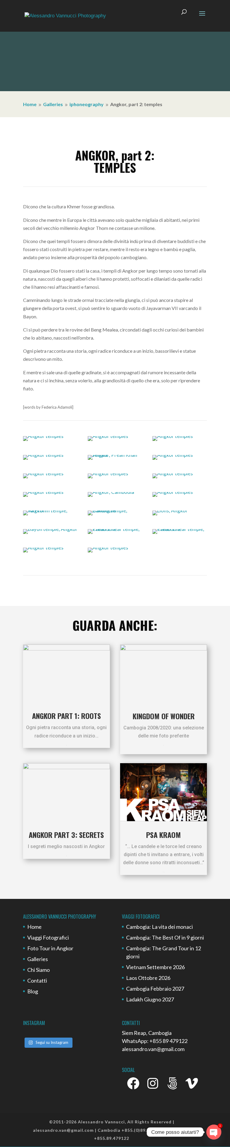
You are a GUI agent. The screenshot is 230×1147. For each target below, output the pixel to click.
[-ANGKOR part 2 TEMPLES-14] (115, 510)
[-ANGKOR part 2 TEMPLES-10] (43, 492)
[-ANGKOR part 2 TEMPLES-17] (115, 529)
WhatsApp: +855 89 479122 (154, 1041)
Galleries (37, 959)
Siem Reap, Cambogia (147, 1033)
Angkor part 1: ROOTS (66, 715)
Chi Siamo (38, 969)
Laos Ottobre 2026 (148, 978)
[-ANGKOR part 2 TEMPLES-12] (172, 492)
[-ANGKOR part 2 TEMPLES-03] (172, 436)
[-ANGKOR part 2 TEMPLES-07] (43, 473)
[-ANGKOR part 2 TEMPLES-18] (179, 529)
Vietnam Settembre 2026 (155, 967)
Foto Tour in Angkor (50, 948)
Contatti (37, 980)
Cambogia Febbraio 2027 (155, 988)
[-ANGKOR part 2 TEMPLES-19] (43, 547)
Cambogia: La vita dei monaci (159, 926)
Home (34, 926)
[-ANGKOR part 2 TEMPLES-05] (115, 455)
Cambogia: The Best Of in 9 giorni (165, 937)
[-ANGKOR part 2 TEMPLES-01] (43, 436)
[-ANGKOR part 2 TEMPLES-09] (172, 473)
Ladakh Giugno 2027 (150, 999)
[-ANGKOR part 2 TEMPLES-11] (111, 492)
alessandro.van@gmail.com (153, 1049)
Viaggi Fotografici (48, 937)
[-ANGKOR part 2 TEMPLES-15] (170, 510)
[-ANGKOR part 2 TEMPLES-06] (172, 455)
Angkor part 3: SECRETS (66, 834)
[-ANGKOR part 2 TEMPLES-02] (108, 436)
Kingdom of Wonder (164, 716)
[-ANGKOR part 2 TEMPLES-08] (108, 473)
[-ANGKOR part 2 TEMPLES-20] (108, 547)
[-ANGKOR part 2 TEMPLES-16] (50, 529)
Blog (32, 991)
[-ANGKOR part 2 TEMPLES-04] (43, 455)
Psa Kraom (163, 834)
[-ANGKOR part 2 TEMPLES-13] (50, 510)
